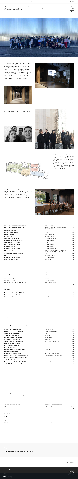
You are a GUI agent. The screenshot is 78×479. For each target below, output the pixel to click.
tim (16, 1)
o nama (20, 1)
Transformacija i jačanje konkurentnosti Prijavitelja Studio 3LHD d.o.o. (19, 451)
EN (65, 1)
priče (14, 1)
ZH (66, 1)
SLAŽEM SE (4, 476)
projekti (5, 1)
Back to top (72, 462)
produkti (10, 1)
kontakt (28, 1)
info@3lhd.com (71, 471)
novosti (24, 1)
